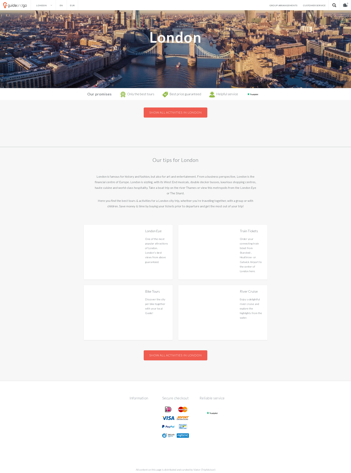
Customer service (314, 5)
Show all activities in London (175, 112)
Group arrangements (283, 5)
